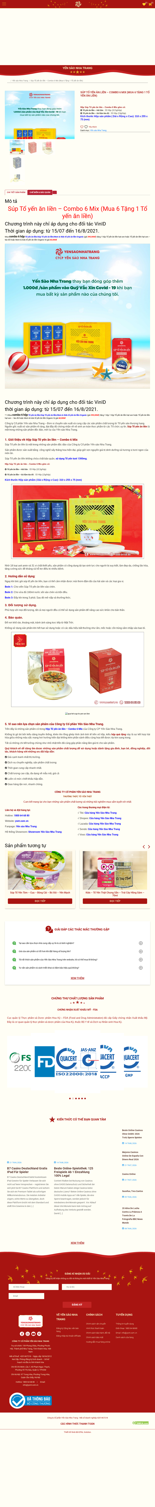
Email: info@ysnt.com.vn (126, 1333)
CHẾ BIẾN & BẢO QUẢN (40, 192)
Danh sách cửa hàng (125, 1337)
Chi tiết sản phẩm (16, 192)
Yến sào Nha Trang (20, 81)
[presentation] (144, 847)
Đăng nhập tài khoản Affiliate (68, 1336)
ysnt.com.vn (21, 821)
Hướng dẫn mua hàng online (98, 1342)
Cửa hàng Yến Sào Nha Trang (101, 812)
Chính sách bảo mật (94, 1337)
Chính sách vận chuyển (96, 1324)
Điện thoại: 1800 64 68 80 (126, 1328)
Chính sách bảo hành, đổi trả (98, 1333)
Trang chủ (8, 80)
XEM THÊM (77, 978)
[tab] (16, 192)
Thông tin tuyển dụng (125, 1324)
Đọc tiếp (40, 901)
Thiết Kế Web (69, 1432)
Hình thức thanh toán (95, 1328)
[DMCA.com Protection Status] (140, 1423)
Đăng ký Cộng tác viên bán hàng (67, 1329)
